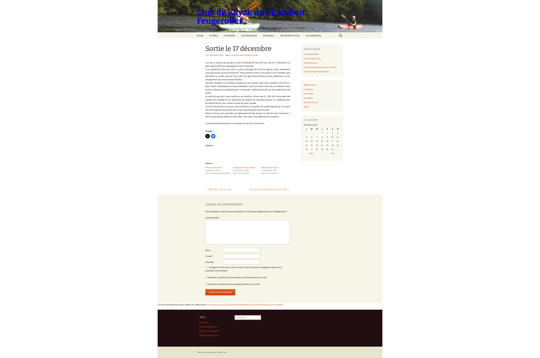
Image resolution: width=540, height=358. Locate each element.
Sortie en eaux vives (312, 58)
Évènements (268, 35)
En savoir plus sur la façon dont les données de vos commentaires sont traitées (245, 304)
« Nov (311, 153)
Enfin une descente (213, 167)
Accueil (200, 35)
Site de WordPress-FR (209, 335)
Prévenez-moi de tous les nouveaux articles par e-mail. (234, 284)
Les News (213, 35)
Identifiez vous (310, 85)
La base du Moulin (311, 54)
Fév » (333, 153)
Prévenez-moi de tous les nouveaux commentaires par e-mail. (237, 277)
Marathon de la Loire (269, 167)
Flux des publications (208, 326)
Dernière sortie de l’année (244, 167)
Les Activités (229, 35)
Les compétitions (313, 35)
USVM (306, 106)
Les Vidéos (308, 98)
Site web (209, 262)
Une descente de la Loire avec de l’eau (320, 67)
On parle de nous (311, 102)
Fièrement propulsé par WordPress (212, 352)
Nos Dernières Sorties (290, 35)
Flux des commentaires (209, 331)
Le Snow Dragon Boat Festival (316, 71)
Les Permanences (249, 35)
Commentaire (212, 217)
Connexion (204, 322)
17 (332, 141)
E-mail (209, 256)
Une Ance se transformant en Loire (269, 189)
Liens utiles (308, 93)
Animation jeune (310, 63)
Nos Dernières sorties (249, 55)
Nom (208, 250)
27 (312, 149)
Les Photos (308, 89)
